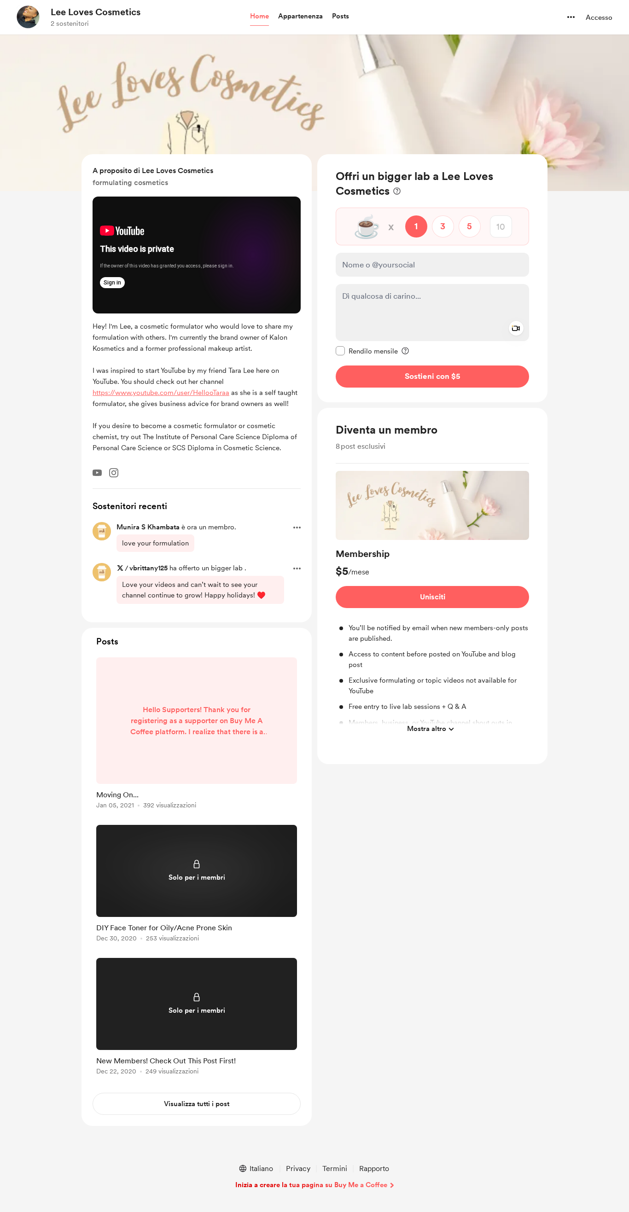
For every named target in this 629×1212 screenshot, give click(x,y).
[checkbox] (367, 351)
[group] (432, 604)
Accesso (599, 17)
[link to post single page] (197, 735)
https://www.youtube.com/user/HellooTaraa (161, 393)
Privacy (298, 1168)
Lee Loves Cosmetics (95, 11)
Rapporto (374, 1168)
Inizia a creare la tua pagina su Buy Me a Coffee (311, 1185)
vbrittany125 (148, 568)
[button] (259, 16)
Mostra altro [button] (426, 729)
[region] (432, 278)
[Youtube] (97, 472)
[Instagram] (113, 472)
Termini (334, 1168)
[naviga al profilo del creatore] (28, 17)
